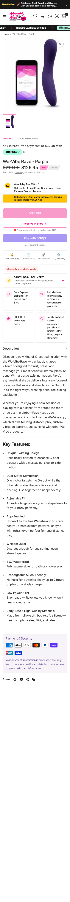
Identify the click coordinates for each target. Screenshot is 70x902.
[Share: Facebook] (15, 679)
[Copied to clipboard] (33, 679)
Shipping (19, 172)
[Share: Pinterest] (27, 679)
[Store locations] (42, 16)
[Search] (35, 16)
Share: (6, 679)
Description (11, 348)
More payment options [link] (35, 245)
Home (6, 34)
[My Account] (57, 16)
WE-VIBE (7, 138)
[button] (50, 16)
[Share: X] (21, 679)
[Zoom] (60, 44)
